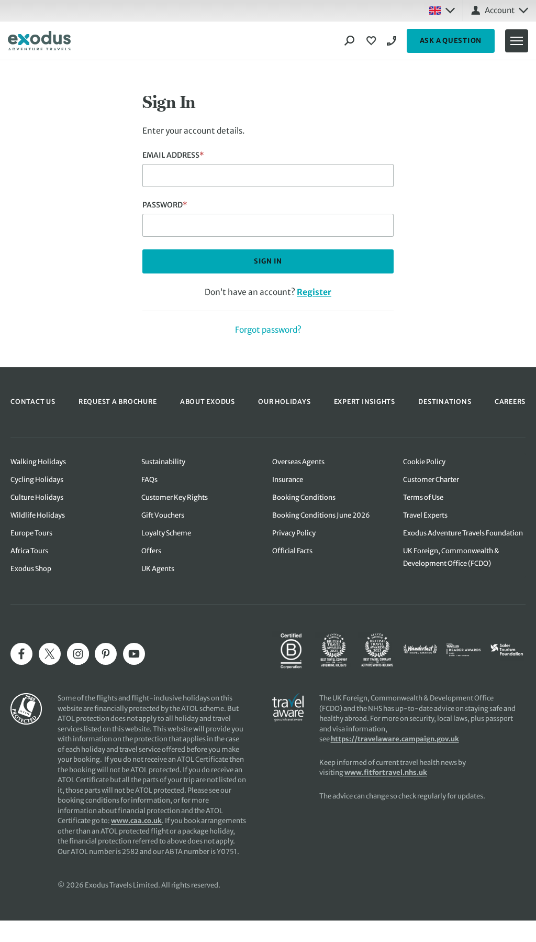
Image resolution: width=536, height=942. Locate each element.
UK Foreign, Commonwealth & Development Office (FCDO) (451, 557)
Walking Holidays (38, 461)
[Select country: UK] (442, 10)
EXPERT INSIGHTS (364, 402)
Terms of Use (423, 497)
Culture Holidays (36, 497)
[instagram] (78, 654)
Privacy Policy (294, 533)
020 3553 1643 (393, 41)
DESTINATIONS (444, 402)
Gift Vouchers (162, 515)
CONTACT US (32, 402)
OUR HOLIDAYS (284, 402)
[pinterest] (106, 654)
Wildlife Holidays (37, 515)
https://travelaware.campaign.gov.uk (395, 739)
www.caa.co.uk (136, 820)
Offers (151, 550)
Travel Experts (425, 515)
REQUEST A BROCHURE (118, 402)
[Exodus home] (39, 41)
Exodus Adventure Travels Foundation (463, 533)
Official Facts (292, 550)
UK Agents (157, 568)
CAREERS (510, 402)
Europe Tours (31, 533)
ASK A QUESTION (451, 40)
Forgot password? (268, 330)
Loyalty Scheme (166, 533)
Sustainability (163, 461)
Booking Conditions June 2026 (321, 515)
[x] (50, 654)
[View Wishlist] (372, 41)
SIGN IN (268, 261)
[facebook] (21, 654)
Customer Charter (431, 479)
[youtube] (134, 654)
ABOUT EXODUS (207, 402)
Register (314, 292)
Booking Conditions (304, 497)
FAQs (149, 479)
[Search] (349, 41)
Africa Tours (29, 550)
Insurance (287, 479)
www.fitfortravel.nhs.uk (385, 772)
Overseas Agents (298, 461)
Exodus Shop (30, 568)
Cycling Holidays (36, 479)
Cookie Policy (424, 461)
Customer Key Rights (174, 497)
